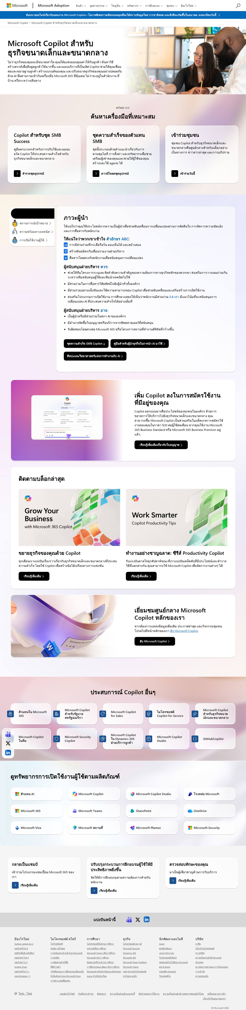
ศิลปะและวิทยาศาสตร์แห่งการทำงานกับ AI (93, 356)
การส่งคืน (55, 957)
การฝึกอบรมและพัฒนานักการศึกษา (103, 966)
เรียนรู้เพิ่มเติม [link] (32, 576)
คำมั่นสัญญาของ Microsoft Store (66, 976)
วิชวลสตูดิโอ (165, 976)
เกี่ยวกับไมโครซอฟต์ (204, 948)
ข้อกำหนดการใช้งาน (149, 993)
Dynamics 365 (129, 953)
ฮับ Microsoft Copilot (184, 631)
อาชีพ (198, 943)
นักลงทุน (199, 962)
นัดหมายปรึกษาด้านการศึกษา (100, 962)
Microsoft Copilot (18, 23)
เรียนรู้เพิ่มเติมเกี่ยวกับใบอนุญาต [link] (160, 445)
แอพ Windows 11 (22, 976)
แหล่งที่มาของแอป (167, 971)
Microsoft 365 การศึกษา (98, 957)
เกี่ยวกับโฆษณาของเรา (214, 998)
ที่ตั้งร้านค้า (56, 966)
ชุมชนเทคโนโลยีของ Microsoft (173, 962)
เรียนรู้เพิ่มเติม (29, 885)
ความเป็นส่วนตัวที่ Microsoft (208, 957)
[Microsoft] (17, 5)
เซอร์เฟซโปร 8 (21, 948)
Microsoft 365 (129, 957)
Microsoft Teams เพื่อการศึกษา (101, 953)
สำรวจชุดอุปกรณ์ (33, 173)
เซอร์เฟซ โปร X (21, 957)
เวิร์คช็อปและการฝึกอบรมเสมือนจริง (67, 971)
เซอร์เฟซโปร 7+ (22, 971)
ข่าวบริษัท (199, 953)
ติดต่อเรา (101, 993)
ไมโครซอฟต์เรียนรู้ (168, 957)
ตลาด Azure (164, 966)
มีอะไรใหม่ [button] (189, 5)
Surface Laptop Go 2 (23, 943)
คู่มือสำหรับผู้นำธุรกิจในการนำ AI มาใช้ (138, 343)
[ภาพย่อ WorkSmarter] (176, 517)
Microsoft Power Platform (135, 962)
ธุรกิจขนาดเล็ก (130, 976)
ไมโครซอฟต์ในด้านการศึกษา (100, 943)
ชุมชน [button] (171, 5)
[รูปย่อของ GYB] (69, 517)
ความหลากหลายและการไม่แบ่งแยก (211, 966)
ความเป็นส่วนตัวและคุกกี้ (122, 993)
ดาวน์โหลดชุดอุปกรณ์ (115, 173)
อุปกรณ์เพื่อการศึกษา (96, 948)
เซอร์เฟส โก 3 (20, 962)
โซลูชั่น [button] (117, 5)
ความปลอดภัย (201, 976)
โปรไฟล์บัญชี (57, 943)
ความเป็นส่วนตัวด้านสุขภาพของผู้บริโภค (183, 993)
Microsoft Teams (131, 966)
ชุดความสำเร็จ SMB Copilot (84, 343)
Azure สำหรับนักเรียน (97, 976)
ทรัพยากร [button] (134, 5)
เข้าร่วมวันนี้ (187, 173)
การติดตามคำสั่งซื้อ (59, 962)
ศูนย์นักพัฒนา (165, 948)
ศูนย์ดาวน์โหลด (58, 948)
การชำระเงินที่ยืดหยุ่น (60, 980)
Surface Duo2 (20, 966)
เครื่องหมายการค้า (216, 993)
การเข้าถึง (200, 971)
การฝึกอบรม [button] (154, 5)
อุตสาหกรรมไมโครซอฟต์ (134, 971)
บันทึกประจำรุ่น (85, 993)
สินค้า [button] (81, 5)
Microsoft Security (131, 948)
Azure (162, 943)
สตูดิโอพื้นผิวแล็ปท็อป (24, 953)
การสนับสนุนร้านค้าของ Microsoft (66, 953)
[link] (129, 919)
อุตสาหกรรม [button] (99, 5)
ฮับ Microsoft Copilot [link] (153, 641)
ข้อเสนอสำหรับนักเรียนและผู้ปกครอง (104, 971)
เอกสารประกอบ (166, 953)
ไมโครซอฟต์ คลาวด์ (132, 943)
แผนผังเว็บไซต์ (67, 993)
